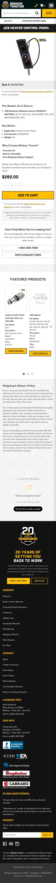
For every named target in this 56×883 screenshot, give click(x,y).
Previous (4, 327)
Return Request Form (38, 447)
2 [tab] (28, 374)
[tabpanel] (16, 319)
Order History (8, 675)
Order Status (8, 670)
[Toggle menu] (51, 5)
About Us (7, 596)
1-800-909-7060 (28, 248)
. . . (17, 21)
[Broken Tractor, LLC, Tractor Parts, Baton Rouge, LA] (13, 746)
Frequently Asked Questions (15, 607)
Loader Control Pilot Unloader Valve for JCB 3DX (14, 318)
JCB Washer (35, 315)
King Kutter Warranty (11, 623)
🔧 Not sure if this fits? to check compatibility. (28, 93)
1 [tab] (24, 374)
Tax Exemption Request (13, 686)
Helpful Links (8, 618)
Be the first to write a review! (28, 509)
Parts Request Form (28, 255)
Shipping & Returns (11, 634)
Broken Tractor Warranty (13, 601)
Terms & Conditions (34, 867)
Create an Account (10, 664)
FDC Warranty (8, 629)
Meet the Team (18, 581)
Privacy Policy (19, 867)
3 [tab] (32, 374)
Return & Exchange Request (15, 692)
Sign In (5, 659)
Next (51, 327)
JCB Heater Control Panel (34, 21)
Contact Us (7, 612)
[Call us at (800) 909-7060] (36, 5)
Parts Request (9, 640)
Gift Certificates (9, 681)
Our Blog (40, 581)
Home (9, 21)
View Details (16, 351)
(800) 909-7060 (17, 714)
